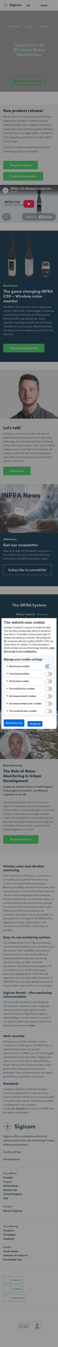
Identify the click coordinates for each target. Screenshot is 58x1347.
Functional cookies (19, 673)
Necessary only (14, 723)
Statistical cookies (19, 681)
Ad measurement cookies (22, 696)
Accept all (35, 724)
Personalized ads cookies (23, 711)
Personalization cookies (22, 688)
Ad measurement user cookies (25, 703)
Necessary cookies (19, 666)
